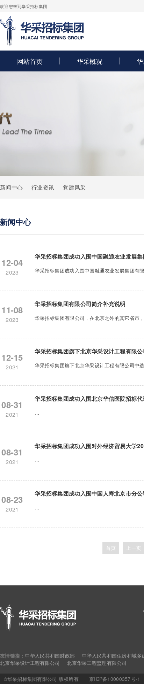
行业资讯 (42, 187)
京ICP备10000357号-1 (114, 678)
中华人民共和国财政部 (50, 655)
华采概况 (89, 61)
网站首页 (30, 61)
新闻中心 (11, 187)
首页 (111, 547)
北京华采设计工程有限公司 (30, 662)
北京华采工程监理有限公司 (97, 662)
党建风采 (74, 187)
